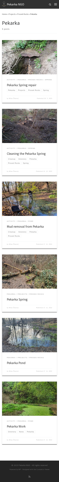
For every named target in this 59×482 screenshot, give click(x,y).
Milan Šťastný (14, 98)
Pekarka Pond (16, 363)
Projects (12, 14)
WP (20, 469)
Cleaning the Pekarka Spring (26, 154)
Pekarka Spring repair (21, 85)
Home (4, 14)
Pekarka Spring (17, 299)
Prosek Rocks (23, 14)
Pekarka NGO (24, 465)
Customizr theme (43, 469)
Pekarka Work (16, 426)
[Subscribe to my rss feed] (29, 476)
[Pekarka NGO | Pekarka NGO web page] (4, 4)
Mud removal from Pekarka (25, 226)
